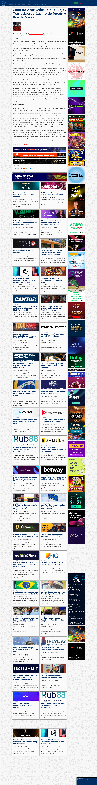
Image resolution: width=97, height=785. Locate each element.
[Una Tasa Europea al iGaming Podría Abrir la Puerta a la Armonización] (53, 498)
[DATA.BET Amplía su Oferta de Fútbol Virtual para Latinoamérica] (53, 327)
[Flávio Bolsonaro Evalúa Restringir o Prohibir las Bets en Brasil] (53, 611)
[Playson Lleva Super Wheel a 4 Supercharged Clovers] (53, 412)
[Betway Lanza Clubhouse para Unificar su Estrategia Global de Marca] (53, 470)
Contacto (21, 2)
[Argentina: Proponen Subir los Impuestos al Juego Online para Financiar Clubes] (26, 611)
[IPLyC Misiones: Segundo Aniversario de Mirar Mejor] (53, 668)
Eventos (23, 4)
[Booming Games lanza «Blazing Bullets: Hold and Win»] (53, 271)
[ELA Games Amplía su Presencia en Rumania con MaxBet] (26, 696)
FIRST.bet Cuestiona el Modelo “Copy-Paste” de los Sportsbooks (75, 623)
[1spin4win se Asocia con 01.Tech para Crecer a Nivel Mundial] (26, 186)
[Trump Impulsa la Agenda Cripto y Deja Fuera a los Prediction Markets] (53, 299)
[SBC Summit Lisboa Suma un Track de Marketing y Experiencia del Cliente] (26, 668)
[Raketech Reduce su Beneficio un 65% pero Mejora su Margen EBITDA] (26, 498)
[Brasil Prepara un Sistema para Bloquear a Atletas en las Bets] (26, 585)
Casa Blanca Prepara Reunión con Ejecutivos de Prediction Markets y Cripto (76, 591)
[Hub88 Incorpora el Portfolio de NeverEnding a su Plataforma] (53, 696)
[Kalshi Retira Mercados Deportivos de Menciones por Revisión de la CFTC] (26, 214)
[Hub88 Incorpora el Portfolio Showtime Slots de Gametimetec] (26, 440)
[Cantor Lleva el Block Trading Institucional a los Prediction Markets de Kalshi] (26, 299)
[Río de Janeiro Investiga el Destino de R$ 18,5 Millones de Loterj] (26, 641)
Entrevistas (37, 4)
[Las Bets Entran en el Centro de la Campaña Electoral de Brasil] (26, 384)
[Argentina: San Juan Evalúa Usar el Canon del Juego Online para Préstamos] (53, 243)
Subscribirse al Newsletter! (76, 9)
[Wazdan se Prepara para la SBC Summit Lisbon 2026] (53, 527)
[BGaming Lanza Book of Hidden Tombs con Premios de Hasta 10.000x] (53, 440)
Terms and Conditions (13, 2)
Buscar (75, 3)
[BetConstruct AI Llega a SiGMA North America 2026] (53, 186)
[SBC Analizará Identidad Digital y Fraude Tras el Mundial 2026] (26, 357)
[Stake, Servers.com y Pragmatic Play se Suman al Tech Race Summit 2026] (26, 327)
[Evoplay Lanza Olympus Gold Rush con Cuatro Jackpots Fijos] (26, 412)
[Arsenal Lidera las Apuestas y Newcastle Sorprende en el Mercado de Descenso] (26, 470)
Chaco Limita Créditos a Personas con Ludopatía (75, 616)
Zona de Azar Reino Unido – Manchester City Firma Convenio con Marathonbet (86, 781)
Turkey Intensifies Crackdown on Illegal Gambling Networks (75, 619)
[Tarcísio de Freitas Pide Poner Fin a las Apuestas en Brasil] (53, 585)
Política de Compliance (41, 2)
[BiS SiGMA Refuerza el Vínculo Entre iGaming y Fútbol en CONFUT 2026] (26, 555)
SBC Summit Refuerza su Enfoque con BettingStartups (76, 603)
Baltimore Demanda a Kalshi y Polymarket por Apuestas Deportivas (75, 586)
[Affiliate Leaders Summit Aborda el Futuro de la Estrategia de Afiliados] (53, 214)
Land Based (17, 4)
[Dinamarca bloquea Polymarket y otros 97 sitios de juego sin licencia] (26, 271)
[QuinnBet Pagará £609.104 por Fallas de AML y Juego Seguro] (26, 527)
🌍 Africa (44, 4)
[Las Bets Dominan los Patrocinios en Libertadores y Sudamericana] (26, 733)
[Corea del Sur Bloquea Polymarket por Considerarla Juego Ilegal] (53, 733)
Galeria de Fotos (30, 4)
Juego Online (11, 4)
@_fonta (19, 144)
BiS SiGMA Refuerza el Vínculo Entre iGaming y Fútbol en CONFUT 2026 (75, 596)
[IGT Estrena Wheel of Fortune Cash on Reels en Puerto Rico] (53, 555)
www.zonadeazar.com (36, 34)
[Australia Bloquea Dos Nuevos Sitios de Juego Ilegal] (53, 384)
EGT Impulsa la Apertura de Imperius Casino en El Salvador (75, 600)
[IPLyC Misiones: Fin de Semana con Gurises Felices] (53, 641)
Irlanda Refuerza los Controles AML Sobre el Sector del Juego (76, 612)
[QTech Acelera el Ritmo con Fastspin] (26, 243)
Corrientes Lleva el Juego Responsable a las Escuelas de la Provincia (75, 608)
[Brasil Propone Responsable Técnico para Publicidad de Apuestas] (53, 357)
